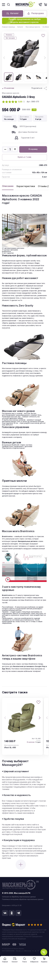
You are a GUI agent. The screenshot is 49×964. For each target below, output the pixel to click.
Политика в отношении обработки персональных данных (22, 899)
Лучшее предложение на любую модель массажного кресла (24, 21)
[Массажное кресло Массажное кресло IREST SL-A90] (22, 717)
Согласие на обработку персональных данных (19, 897)
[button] (4, 57)
